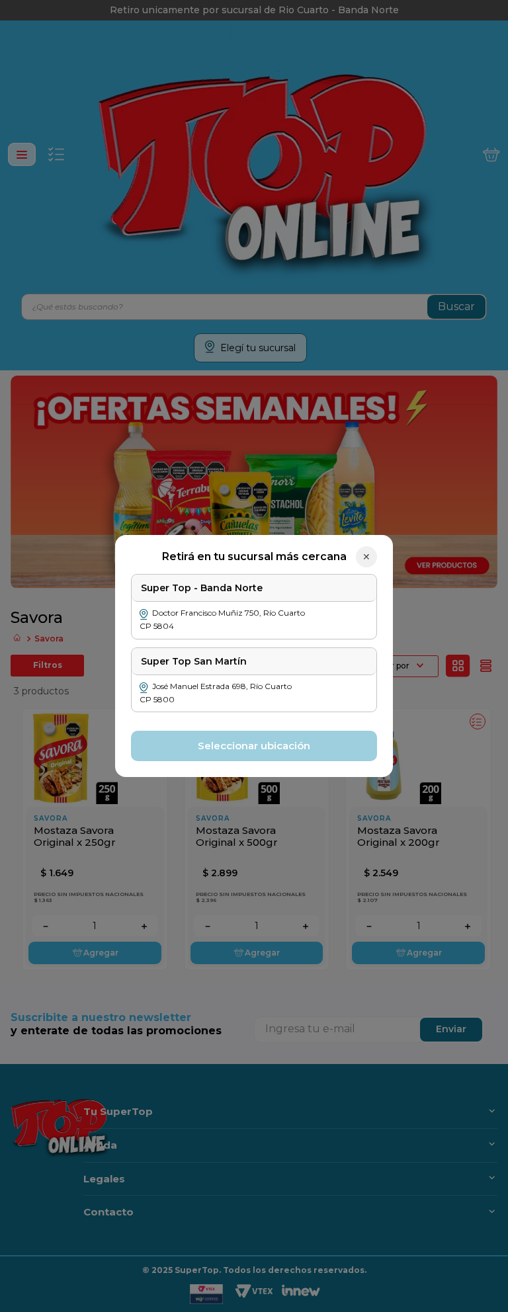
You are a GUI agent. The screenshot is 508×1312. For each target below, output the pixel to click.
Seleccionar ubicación (254, 745)
